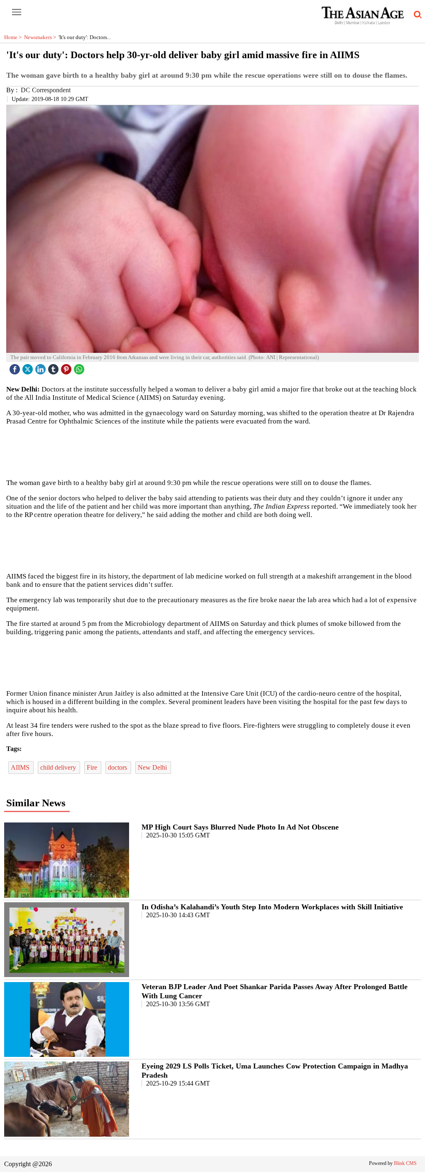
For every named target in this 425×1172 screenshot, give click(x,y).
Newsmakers (41, 37)
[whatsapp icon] (80, 367)
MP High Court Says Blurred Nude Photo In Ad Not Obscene (240, 827)
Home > (14, 37)
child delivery (59, 767)
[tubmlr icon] (54, 367)
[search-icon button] (416, 15)
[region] (212, 451)
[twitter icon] (28, 367)
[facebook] (16, 367)
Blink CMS (405, 1163)
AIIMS (21, 767)
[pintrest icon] (67, 367)
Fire (93, 767)
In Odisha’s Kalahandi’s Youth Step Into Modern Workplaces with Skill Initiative (272, 907)
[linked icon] (41, 367)
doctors (118, 767)
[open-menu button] (16, 12)
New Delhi (153, 767)
